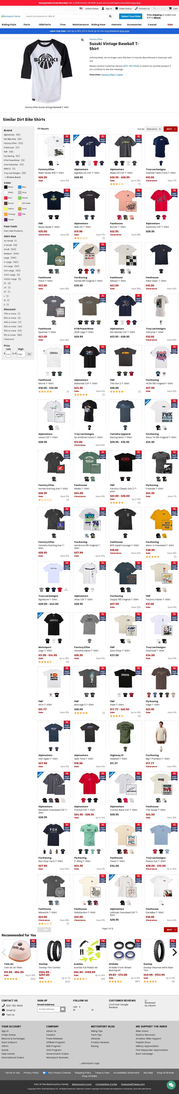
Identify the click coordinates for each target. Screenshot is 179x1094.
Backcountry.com (82, 1084)
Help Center (8, 1053)
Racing (94, 1046)
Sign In (5, 1031)
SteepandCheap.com (133, 1084)
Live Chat (160, 8)
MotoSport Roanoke (57, 1057)
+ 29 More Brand (13, 177)
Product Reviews (100, 1042)
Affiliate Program (55, 1042)
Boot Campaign (144, 1053)
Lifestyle (95, 1038)
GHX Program (53, 1050)
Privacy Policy (31, 1072)
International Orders (13, 1057)
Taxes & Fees (102, 1072)
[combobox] (154, 129)
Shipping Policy (83, 1072)
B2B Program (53, 1046)
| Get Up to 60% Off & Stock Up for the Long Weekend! (89, 31)
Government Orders (57, 1053)
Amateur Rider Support (148, 1038)
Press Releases (54, 1038)
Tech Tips (96, 1034)
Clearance (9, 339)
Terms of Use (12, 1072)
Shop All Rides (89, 1076)
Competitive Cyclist (106, 1084)
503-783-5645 (131, 66)
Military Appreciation (147, 1046)
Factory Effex (96, 39)
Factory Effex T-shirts (112, 74)
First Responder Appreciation (152, 1050)
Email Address (45, 1004)
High (17, 351)
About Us (51, 1031)
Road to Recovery (145, 1034)
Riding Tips (97, 1031)
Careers (50, 1034)
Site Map (148, 1072)
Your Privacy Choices (59, 1072)
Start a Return (9, 1042)
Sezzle (5, 1050)
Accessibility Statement (126, 1072)
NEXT (169, 129)
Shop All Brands (165, 1072)
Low (7, 351)
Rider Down (142, 1031)
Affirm (5, 1046)
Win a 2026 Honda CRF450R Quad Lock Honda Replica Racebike (90, 3)
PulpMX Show (143, 1042)
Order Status (9, 1034)
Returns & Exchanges (13, 1038)
